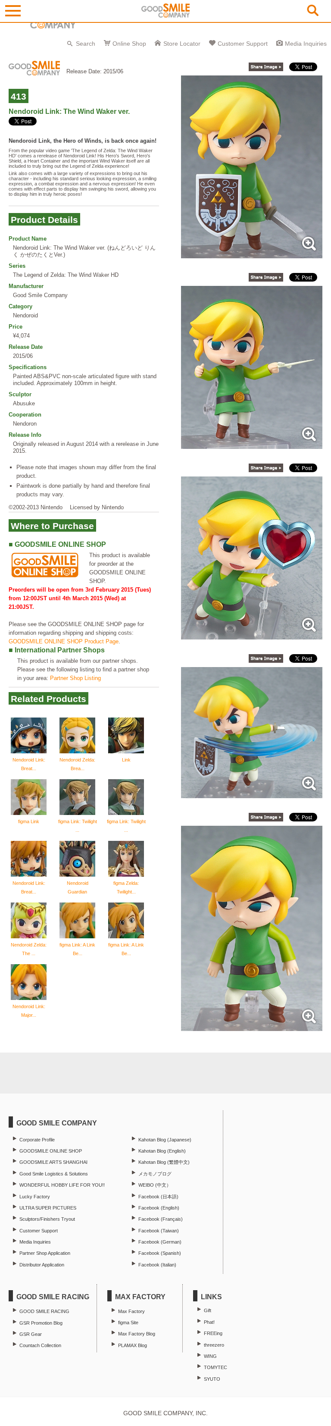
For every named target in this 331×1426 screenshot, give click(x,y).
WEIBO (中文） (154, 1185)
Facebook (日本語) (158, 1196)
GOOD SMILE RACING (44, 1311)
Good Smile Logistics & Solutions (53, 1173)
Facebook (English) (158, 1207)
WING (210, 1356)
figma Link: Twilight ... (77, 826)
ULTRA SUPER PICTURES (47, 1207)
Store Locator (181, 43)
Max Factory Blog (136, 1333)
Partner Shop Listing (75, 678)
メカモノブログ (155, 1173)
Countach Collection (40, 1345)
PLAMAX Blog (132, 1345)
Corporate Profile (37, 1139)
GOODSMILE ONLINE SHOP (50, 1150)
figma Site (128, 1322)
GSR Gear (30, 1334)
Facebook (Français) (160, 1219)
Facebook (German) (159, 1241)
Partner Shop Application (44, 1253)
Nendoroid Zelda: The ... (29, 949)
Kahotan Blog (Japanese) (164, 1139)
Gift (207, 1310)
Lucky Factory (34, 1196)
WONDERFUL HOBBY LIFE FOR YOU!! (62, 1185)
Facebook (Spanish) (159, 1253)
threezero (214, 1345)
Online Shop (129, 43)
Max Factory (131, 1311)
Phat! (209, 1322)
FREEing (213, 1333)
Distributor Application (41, 1264)
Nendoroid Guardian (77, 887)
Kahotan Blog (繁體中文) (164, 1162)
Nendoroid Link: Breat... (28, 764)
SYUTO (212, 1379)
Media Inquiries (306, 43)
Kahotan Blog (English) (162, 1150)
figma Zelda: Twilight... (126, 887)
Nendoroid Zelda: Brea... (77, 764)
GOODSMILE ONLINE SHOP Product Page (64, 641)
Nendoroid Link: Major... (28, 1011)
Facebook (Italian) (157, 1264)
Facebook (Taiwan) (158, 1230)
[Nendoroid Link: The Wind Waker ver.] (251, 254)
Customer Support (243, 43)
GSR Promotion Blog (40, 1323)
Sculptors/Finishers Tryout (47, 1219)
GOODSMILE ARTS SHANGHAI (53, 1162)
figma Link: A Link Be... (77, 949)
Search (85, 43)
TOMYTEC (215, 1367)
